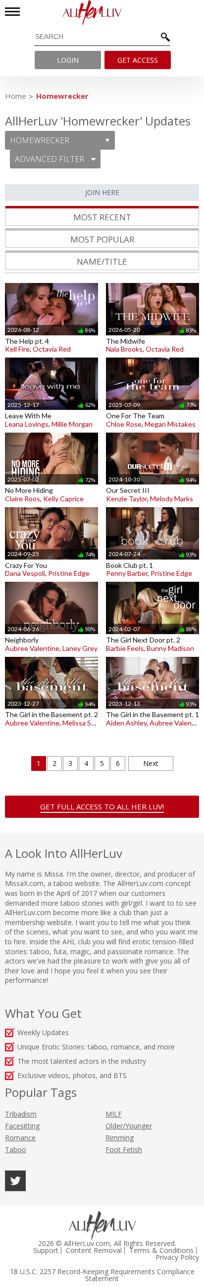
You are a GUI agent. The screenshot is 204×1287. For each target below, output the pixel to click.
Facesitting (22, 1125)
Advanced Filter (50, 159)
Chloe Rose (124, 424)
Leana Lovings (27, 424)
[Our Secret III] (152, 432)
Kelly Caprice (63, 498)
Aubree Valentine (32, 648)
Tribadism (21, 1114)
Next (150, 763)
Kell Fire (17, 349)
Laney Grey (80, 648)
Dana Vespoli (25, 573)
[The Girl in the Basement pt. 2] (51, 656)
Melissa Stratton (88, 723)
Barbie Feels (125, 648)
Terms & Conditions (161, 1250)
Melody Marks (171, 498)
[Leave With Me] (51, 357)
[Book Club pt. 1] (152, 507)
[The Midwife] (152, 282)
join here (102, 192)
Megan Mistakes (170, 424)
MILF (113, 1114)
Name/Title (102, 261)
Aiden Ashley (126, 723)
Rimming (119, 1137)
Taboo (15, 1149)
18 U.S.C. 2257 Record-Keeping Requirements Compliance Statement (102, 1275)
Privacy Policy (177, 1257)
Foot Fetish (123, 1149)
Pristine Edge (69, 573)
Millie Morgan (72, 424)
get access (137, 60)
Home (15, 95)
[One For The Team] (152, 357)
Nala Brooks (124, 349)
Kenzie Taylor (126, 498)
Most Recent (102, 217)
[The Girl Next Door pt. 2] (152, 581)
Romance (20, 1137)
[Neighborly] (51, 581)
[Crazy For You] (51, 507)
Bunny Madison (170, 648)
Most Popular (102, 239)
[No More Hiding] (51, 432)
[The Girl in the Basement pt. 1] (152, 656)
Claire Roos (22, 498)
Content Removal (94, 1250)
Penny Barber (127, 573)
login (68, 60)
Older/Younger (128, 1125)
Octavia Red (52, 349)
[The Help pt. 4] (51, 282)
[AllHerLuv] (102, 12)
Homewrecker (62, 95)
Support (45, 1250)
